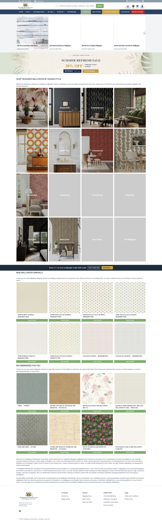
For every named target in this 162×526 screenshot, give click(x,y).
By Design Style (38, 12)
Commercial (125, 12)
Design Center (65, 499)
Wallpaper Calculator (110, 499)
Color (27, 12)
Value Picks (86, 12)
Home (21, 12)
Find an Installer (108, 505)
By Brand (60, 12)
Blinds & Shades (137, 12)
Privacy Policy (129, 499)
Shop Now (107, 268)
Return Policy (86, 499)
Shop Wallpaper (90, 71)
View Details (32, 320)
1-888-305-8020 (26, 1)
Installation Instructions (111, 502)
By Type (50, 12)
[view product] (32, 297)
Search (99, 6)
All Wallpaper (71, 12)
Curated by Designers (110, 12)
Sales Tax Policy (87, 502)
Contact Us (39, 1)
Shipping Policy (86, 496)
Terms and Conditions (131, 496)
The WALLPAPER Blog (134, 1)
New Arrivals (96, 12)
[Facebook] (143, 1)
